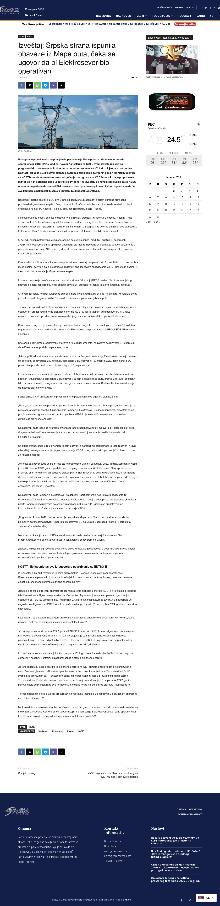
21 (158, 210)
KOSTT (81, 731)
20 (150, 210)
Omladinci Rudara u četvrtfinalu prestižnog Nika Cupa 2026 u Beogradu (175, 879)
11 (189, 197)
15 (166, 203)
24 (181, 210)
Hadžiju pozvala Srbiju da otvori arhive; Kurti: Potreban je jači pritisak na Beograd (175, 840)
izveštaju (83, 262)
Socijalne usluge (27, 773)
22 (166, 210)
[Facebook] (202, 8)
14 (158, 203)
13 (150, 203)
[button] (212, 16)
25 (189, 210)
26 (197, 210)
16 (174, 203)
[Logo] (17, 811)
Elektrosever (57, 731)
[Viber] (53, 85)
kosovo (30, 36)
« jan (148, 222)
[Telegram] (45, 85)
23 (174, 210)
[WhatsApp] (37, 85)
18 (189, 203)
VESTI (21, 36)
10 (181, 197)
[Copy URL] (61, 85)
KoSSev (32, 727)
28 (158, 216)
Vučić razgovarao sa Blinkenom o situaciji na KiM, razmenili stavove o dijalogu (113, 774)
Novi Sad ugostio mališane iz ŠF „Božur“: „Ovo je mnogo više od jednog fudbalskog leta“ (175, 854)
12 (197, 197)
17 (181, 203)
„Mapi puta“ (42, 731)
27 (150, 216)
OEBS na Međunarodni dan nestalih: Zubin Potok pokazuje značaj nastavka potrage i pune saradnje (175, 867)
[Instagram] (206, 8)
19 (197, 203)
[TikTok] (210, 8)
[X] (214, 8)
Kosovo (70, 731)
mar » (156, 222)
